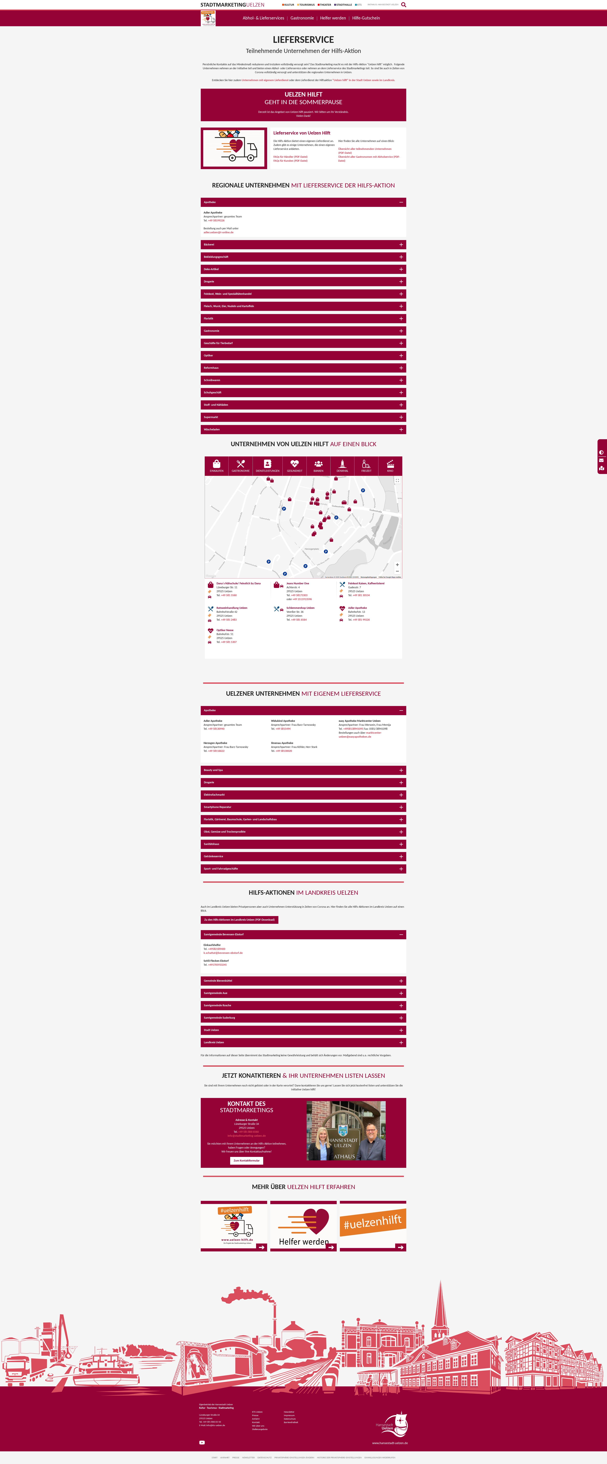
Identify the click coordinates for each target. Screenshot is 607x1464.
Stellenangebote (259, 1429)
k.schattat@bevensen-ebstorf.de (223, 953)
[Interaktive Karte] (602, 468)
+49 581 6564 (299, 619)
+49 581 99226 (361, 619)
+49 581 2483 (229, 619)
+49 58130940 (216, 728)
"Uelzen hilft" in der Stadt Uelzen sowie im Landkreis (363, 80)
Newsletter (289, 1412)
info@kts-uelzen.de (215, 1425)
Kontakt (256, 1422)
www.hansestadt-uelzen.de (390, 1443)
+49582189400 (216, 949)
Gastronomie (302, 18)
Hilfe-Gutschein (366, 18)
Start (215, 1458)
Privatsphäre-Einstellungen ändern (294, 1458)
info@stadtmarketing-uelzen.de (247, 1135)
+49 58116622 (216, 751)
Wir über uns (258, 1426)
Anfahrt (256, 1419)
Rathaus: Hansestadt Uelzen (383, 4)
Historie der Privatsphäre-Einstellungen (339, 1458)
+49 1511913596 (302, 599)
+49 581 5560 (229, 595)
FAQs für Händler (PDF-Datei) (290, 157)
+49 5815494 (283, 728)
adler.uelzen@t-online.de (218, 232)
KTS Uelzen (257, 1412)
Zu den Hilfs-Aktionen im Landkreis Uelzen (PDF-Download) (239, 919)
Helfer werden (333, 18)
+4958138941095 (353, 728)
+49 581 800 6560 (248, 1132)
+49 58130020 (284, 751)
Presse (255, 1415)
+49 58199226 (216, 220)
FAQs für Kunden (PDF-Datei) (290, 160)
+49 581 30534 (361, 595)
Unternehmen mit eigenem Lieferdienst (265, 80)
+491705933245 (217, 964)
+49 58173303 (299, 595)
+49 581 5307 (229, 642)
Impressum (289, 1415)
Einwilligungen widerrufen (380, 1458)
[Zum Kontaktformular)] (602, 461)
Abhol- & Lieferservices (263, 18)
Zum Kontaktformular (247, 1160)
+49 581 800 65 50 (212, 1422)
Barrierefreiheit (291, 1422)
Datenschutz (290, 1419)
